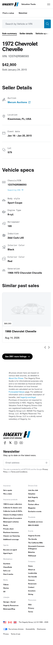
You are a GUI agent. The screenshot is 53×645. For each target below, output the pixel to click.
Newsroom (32, 584)
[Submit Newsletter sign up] (46, 462)
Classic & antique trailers (13, 515)
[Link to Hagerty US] (4, 622)
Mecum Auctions (17, 102)
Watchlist (23, 13)
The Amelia (32, 539)
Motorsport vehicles (11, 522)
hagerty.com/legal (28, 397)
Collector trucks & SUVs (12, 511)
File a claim (7, 494)
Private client (8, 529)
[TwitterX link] (10, 442)
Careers (31, 580)
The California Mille (35, 543)
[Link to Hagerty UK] (15, 622)
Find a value (8, 13)
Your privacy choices (16, 629)
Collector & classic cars (12, 508)
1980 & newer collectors (12, 504)
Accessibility (30, 629)
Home (30, 566)
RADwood (32, 556)
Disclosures (41, 629)
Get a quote (7, 490)
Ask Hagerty (33, 497)
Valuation (31, 494)
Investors (31, 591)
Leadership (32, 573)
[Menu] (48, 4)
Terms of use (15, 634)
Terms (30, 612)
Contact (31, 587)
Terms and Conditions (19, 472)
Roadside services (35, 522)
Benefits (31, 501)
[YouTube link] (21, 442)
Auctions (6, 563)
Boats (5, 525)
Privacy (31, 608)
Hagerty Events (34, 535)
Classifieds (7, 567)
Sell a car (6, 571)
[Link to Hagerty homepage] (16, 435)
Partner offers (33, 504)
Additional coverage (11, 539)
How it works (8, 574)
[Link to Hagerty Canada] (9, 622)
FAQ (29, 604)
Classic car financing (11, 536)
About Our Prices (16, 378)
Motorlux (31, 552)
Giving (30, 594)
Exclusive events (34, 511)
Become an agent (10, 550)
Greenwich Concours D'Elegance (36, 547)
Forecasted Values (17, 392)
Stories (6, 588)
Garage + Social (9, 602)
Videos (6, 584)
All (4, 591)
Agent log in (7, 553)
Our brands (32, 576)
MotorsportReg (9, 609)
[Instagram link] (15, 442)
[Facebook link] (5, 442)
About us (31, 569)
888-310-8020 (33, 525)
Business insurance (11, 532)
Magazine (31, 508)
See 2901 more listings (15, 356)
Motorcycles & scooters (12, 518)
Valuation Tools (28, 4)
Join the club (33, 490)
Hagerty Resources (10, 605)
